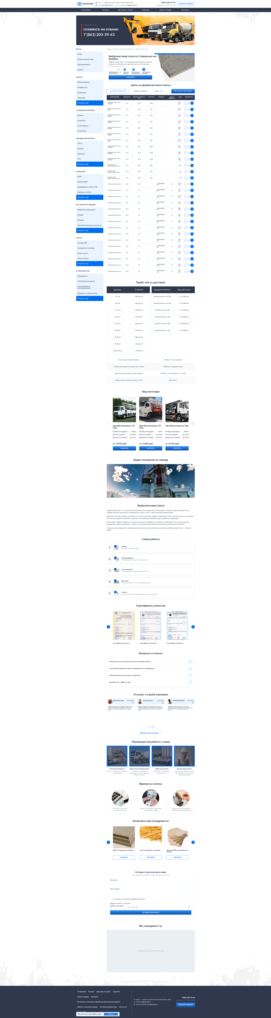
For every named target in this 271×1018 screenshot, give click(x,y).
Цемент (80, 70)
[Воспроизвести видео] (150, 480)
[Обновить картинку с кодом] (189, 907)
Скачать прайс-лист (119, 91)
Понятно (111, 1014)
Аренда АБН (82, 243)
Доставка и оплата (125, 10)
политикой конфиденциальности (133, 899)
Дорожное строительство (87, 293)
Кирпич (80, 115)
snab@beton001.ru (132, 5)
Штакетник (81, 93)
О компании (85, 10)
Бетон (79, 54)
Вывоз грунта (82, 253)
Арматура (81, 98)
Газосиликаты (82, 126)
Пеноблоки (81, 131)
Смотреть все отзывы (149, 733)
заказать (124, 857)
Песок (79, 143)
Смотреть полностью (116, 66)
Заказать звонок (186, 4)
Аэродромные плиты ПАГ (87, 187)
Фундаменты (82, 276)
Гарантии (145, 10)
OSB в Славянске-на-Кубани (150, 850)
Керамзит (81, 154)
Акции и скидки (165, 10)
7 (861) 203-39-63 (168, 3)
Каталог (106, 10)
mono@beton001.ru (107, 5)
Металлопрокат (83, 82)
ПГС (79, 159)
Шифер (80, 215)
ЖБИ (79, 177)
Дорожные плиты (84, 192)
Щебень (80, 149)
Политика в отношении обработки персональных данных (98, 1002)
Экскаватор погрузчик (86, 248)
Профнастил (82, 87)
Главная (109, 49)
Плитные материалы (127, 49)
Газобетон (81, 120)
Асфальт (80, 220)
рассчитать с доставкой (183, 91)
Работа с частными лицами (87, 1007)
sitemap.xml (123, 1007)
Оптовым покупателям (108, 1007)
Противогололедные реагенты (89, 225)
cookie (99, 1014)
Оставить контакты (150, 912)
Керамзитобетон (83, 64)
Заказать (130, 77)
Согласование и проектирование (83, 287)
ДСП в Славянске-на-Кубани (123, 850)
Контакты (185, 10)
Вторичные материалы (86, 210)
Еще (109, 710)
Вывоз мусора (83, 258)
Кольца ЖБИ (82, 182)
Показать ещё (82, 103)
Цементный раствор (85, 59)
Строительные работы (86, 281)
